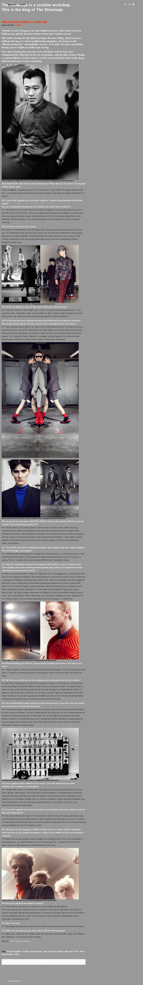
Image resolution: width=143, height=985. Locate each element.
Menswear (69, 951)
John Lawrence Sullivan (20, 941)
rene (19, 25)
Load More (43, 962)
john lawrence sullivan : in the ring (24, 21)
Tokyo (16, 954)
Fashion (25, 951)
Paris (76, 951)
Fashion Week (36, 951)
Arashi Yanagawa (13, 951)
